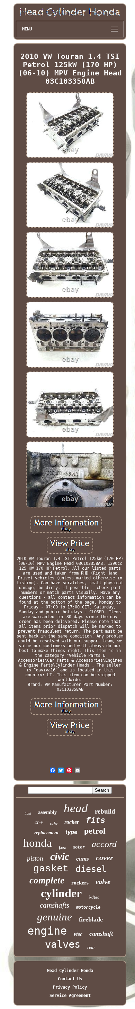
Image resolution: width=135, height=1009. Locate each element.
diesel (91, 869)
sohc (53, 823)
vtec (78, 934)
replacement (46, 832)
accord (104, 844)
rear (91, 947)
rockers (80, 883)
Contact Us (70, 978)
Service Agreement (70, 995)
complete (46, 880)
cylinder (61, 893)
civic (59, 856)
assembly (47, 812)
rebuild (105, 811)
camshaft (101, 933)
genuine (54, 917)
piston (35, 858)
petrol (95, 830)
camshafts (54, 905)
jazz (62, 847)
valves (62, 944)
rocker (71, 822)
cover (104, 857)
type (71, 832)
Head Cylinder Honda (70, 970)
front (28, 813)
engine (47, 930)
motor (79, 847)
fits (95, 820)
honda (37, 843)
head (76, 808)
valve (103, 882)
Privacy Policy (70, 987)
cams (82, 858)
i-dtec (94, 897)
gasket (51, 868)
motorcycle (88, 907)
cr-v (39, 822)
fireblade (91, 919)
